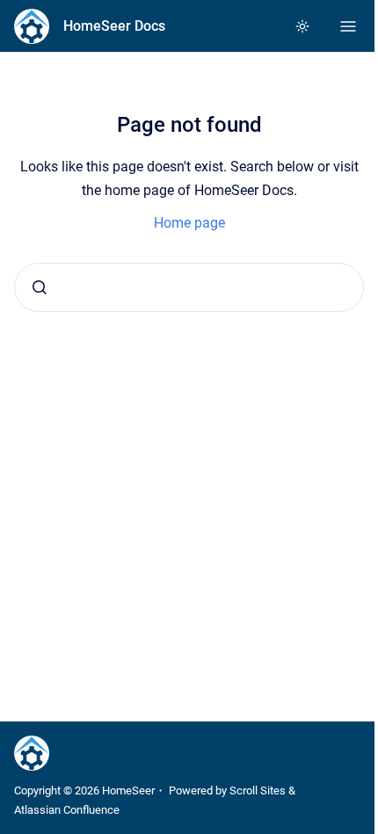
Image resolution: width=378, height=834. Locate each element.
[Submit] (39, 287)
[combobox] (189, 287)
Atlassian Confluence (67, 809)
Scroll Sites (257, 790)
